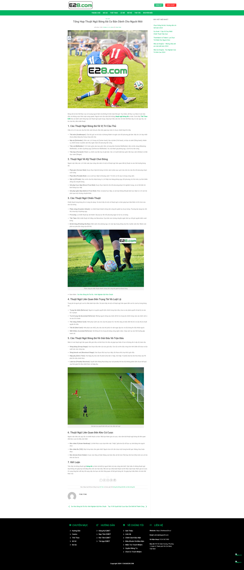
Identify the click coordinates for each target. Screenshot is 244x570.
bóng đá (115, 487)
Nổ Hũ (129, 13)
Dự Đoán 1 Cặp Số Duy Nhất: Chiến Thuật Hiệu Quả (163, 33)
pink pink (118, 27)
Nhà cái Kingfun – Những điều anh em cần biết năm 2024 (165, 45)
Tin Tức (137, 13)
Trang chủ (96, 13)
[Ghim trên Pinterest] (111, 480)
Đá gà (105, 13)
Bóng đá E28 (121, 487)
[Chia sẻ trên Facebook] (100, 480)
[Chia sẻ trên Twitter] (104, 480)
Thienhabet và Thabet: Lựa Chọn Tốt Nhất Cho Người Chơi (164, 39)
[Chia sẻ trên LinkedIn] (114, 480)
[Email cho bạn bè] (107, 480)
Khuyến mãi (147, 13)
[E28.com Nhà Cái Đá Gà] (80, 5)
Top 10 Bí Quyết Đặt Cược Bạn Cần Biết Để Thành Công (126, 506)
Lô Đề (122, 13)
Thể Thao (114, 13)
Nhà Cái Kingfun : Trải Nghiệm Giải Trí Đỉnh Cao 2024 (165, 51)
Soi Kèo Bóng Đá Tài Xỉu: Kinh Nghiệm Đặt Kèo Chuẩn (88, 506)
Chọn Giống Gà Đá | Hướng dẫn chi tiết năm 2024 (165, 26)
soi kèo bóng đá (130, 487)
